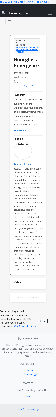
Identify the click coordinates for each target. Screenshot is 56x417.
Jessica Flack (22, 164)
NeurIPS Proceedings (28, 409)
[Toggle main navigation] (50, 13)
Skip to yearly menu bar (13, 1)
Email (29, 396)
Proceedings (30, 374)
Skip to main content (37, 1)
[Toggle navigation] (9, 22)
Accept (43, 321)
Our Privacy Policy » (25, 326)
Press (30, 370)
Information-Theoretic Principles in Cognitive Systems (27, 49)
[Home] (15, 13)
